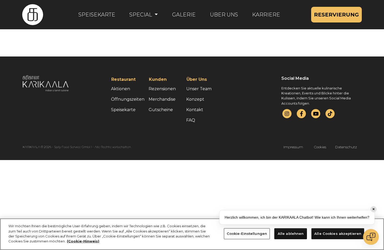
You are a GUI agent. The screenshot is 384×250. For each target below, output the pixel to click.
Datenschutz (346, 147)
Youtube (316, 113)
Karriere (266, 15)
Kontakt (194, 109)
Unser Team (199, 88)
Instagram (287, 113)
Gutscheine (161, 109)
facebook (301, 113)
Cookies (320, 147)
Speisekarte (96, 15)
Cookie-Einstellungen (247, 233)
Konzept (195, 99)
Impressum (293, 147)
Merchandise (162, 99)
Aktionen (120, 88)
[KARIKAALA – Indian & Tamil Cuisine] (32, 14)
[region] (192, 234)
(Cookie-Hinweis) (83, 241)
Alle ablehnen (291, 233)
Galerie (184, 15)
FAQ (190, 120)
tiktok (330, 113)
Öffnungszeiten (127, 99)
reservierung (336, 15)
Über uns (224, 15)
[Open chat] (371, 237)
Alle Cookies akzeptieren (337, 233)
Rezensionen (162, 88)
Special (141, 15)
